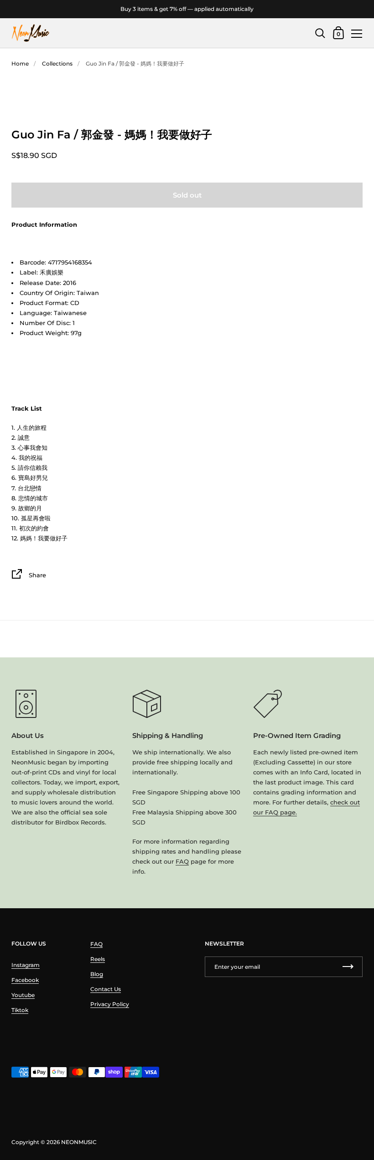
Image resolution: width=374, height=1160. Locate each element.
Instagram (25, 965)
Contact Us (105, 989)
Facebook (25, 980)
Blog (96, 974)
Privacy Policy (109, 1004)
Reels (97, 959)
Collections (57, 63)
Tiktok (19, 1010)
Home (20, 63)
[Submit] (348, 966)
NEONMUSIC (79, 1142)
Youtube (23, 995)
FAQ (182, 861)
